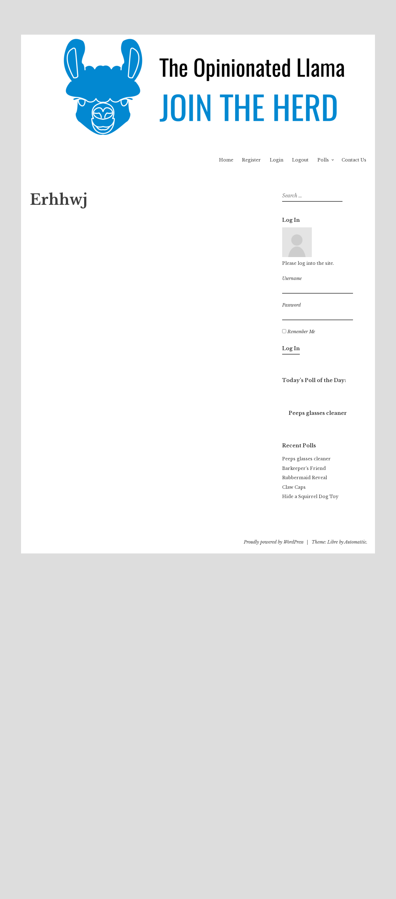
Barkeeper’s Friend (304, 468)
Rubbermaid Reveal (304, 477)
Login (276, 160)
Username (292, 278)
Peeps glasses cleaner (306, 459)
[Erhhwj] (68, 212)
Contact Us (354, 160)
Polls (323, 160)
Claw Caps (294, 487)
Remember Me (300, 331)
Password (291, 305)
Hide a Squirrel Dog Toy (310, 496)
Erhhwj (122, 224)
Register (251, 160)
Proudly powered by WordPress (273, 542)
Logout (300, 160)
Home (226, 160)
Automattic (355, 542)
